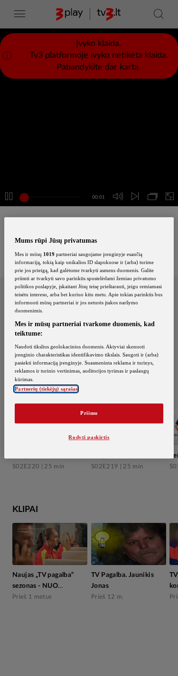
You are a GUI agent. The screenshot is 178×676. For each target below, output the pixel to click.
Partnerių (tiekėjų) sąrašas (46, 389)
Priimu (88, 413)
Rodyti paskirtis (88, 437)
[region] (88, 337)
